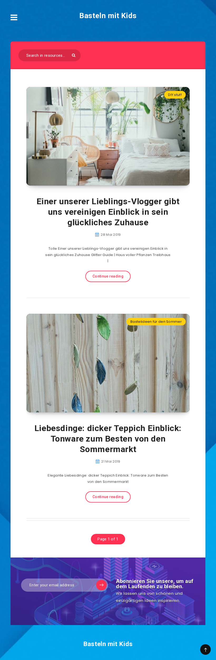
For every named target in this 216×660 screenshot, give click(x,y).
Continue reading (108, 276)
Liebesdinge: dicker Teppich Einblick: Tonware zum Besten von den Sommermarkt (108, 438)
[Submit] (73, 55)
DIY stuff (175, 94)
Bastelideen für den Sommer (156, 321)
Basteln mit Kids (108, 15)
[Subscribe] (101, 585)
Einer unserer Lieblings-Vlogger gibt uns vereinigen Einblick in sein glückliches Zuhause (108, 211)
